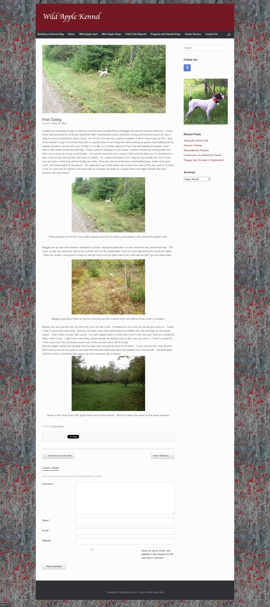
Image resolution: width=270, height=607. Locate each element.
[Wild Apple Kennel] (72, 17)
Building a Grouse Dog (51, 34)
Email (46, 530)
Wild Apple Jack (88, 34)
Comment (48, 484)
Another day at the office (58, 456)
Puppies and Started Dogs (166, 34)
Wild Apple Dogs (111, 34)
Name (46, 520)
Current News (57, 426)
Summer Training (193, 145)
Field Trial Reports (135, 34)
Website (46, 540)
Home (71, 34)
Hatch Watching (162, 456)
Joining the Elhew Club (196, 140)
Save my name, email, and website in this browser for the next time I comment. (157, 554)
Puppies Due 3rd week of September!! (204, 160)
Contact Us (211, 34)
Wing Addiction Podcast (196, 150)
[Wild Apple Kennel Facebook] (187, 67)
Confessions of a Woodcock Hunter (202, 155)
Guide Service (193, 34)
